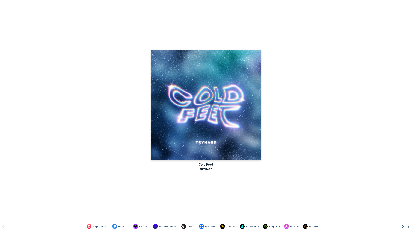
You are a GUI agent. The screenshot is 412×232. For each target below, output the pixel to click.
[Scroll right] (403, 226)
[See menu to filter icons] (409, 226)
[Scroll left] (3, 226)
